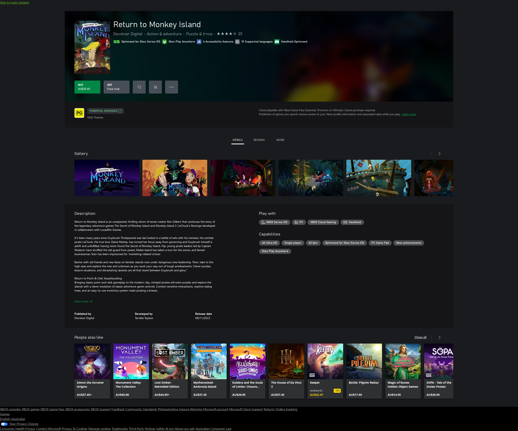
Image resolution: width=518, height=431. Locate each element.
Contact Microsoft (48, 428)
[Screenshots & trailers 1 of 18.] (106, 178)
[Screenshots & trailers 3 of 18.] (242, 178)
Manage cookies (99, 428)
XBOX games (31, 409)
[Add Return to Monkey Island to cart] (155, 87)
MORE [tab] (280, 140)
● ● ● (172, 87)
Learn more (409, 114)
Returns (269, 409)
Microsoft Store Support (246, 409)
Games (5, 414)
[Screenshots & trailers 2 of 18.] (174, 178)
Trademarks (120, 428)
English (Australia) (12, 419)
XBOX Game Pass (52, 409)
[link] (92, 371)
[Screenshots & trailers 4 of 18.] (310, 178)
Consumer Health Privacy (17, 428)
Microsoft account (215, 409)
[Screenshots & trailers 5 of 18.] (378, 178)
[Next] (439, 153)
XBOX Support (101, 409)
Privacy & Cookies (74, 428)
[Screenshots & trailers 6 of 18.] (446, 178)
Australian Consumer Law (213, 428)
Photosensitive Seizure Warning (180, 409)
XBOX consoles (10, 409)
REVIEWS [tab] (259, 140)
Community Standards (141, 409)
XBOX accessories (77, 409)
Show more (81, 301)
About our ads (185, 428)
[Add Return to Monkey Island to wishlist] (139, 87)
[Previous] (431, 153)
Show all (421, 337)
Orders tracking (286, 409)
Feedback (118, 409)
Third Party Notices (142, 428)
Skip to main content (14, 2)
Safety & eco (165, 428)
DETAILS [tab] (238, 140)
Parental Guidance (103, 111)
